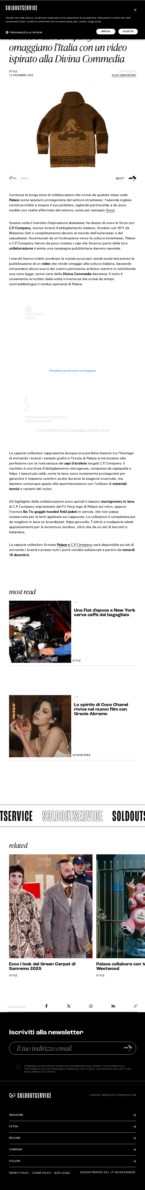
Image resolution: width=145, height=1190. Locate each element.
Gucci (110, 210)
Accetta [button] (128, 31)
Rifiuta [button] (105, 31)
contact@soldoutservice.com (113, 1095)
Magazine (16, 1115)
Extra (13, 1126)
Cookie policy (41, 1173)
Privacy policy (19, 1173)
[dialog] (72, 19)
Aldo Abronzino (124, 75)
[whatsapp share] (91, 1006)
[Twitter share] (69, 1006)
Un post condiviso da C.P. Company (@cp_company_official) (72, 429)
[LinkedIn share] (113, 1006)
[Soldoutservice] (12, 1095)
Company (15, 1149)
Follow (14, 1161)
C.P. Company (82, 545)
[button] (104, 179)
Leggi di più (94, 22)
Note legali (62, 1173)
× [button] (135, 10)
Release (14, 1138)
